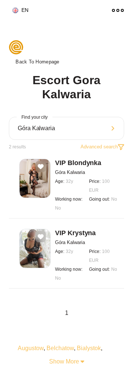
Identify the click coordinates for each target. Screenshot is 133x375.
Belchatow (60, 348)
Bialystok (89, 348)
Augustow (31, 348)
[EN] (12, 10)
